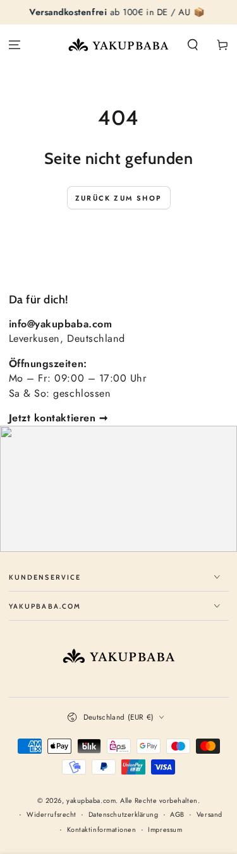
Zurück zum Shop (118, 198)
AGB (177, 814)
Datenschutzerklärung (123, 814)
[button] (192, 45)
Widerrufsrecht (51, 814)
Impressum (165, 829)
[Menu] (15, 45)
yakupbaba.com (91, 800)
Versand (209, 814)
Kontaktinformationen (102, 829)
